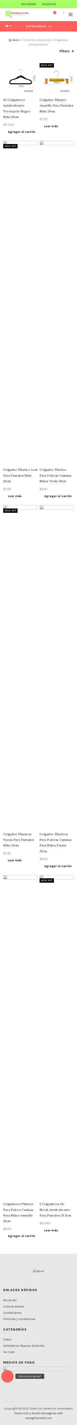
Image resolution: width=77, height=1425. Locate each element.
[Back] (8, 26)
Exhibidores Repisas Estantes (24, 1346)
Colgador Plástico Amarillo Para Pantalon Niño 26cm (57, 105)
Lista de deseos (13, 1306)
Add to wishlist (33, 63)
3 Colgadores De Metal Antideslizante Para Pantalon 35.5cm (55, 1209)
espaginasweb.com (38, 1418)
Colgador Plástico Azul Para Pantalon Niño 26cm (20, 475)
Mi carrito (10, 1300)
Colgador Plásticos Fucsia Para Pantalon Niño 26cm (18, 839)
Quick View (33, 71)
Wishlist (54, 12)
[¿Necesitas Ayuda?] (7, 1376)
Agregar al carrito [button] (21, 132)
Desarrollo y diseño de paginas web (38, 1413)
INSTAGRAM (28, 4)
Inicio (15, 40)
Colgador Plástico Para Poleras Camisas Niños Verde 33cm (55, 475)
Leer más (51, 126)
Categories (36, 26)
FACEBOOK (49, 4)
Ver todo (9, 1352)
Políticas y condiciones (19, 1319)
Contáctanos (12, 1313)
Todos (7, 1339)
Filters (64, 51)
